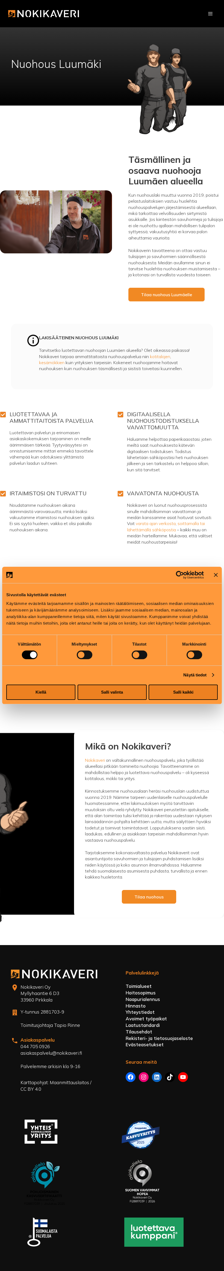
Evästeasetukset (145, 1044)
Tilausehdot (139, 1032)
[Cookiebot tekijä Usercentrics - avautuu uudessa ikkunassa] (180, 575)
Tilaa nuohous (149, 897)
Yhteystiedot (140, 1012)
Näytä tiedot (195, 675)
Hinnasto (136, 1006)
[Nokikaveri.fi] (43, 13)
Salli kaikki (183, 692)
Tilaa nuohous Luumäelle (166, 294)
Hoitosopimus (141, 993)
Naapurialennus (143, 999)
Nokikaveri (95, 760)
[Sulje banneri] (216, 575)
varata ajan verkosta (156, 523)
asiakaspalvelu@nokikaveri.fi (51, 1053)
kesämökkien (52, 362)
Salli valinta (112, 692)
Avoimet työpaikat (146, 1018)
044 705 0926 (35, 1046)
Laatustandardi (143, 1025)
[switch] (84, 655)
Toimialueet (139, 986)
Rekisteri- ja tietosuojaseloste (159, 1038)
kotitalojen (160, 356)
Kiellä (41, 692)
